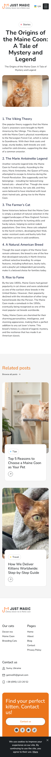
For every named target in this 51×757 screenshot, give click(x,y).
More (35, 751)
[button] (46, 6)
